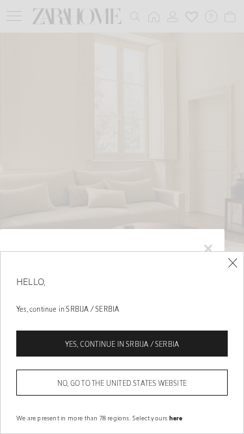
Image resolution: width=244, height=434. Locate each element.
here (176, 418)
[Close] (232, 263)
